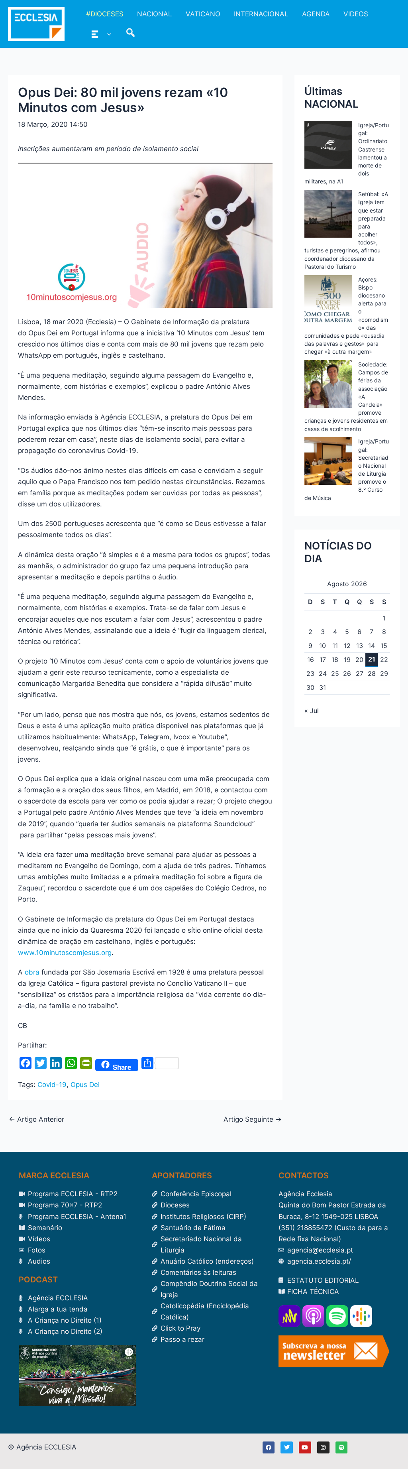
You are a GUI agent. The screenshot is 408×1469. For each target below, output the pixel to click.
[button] (107, 34)
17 (323, 660)
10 (322, 646)
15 (384, 646)
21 (371, 659)
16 (310, 660)
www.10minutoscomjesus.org (65, 953)
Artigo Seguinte (253, 1119)
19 (347, 660)
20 (359, 660)
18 (335, 660)
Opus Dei (85, 1085)
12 (347, 646)
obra (32, 972)
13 (359, 646)
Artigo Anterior (36, 1119)
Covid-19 (52, 1085)
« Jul (311, 711)
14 (371, 646)
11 (335, 646)
